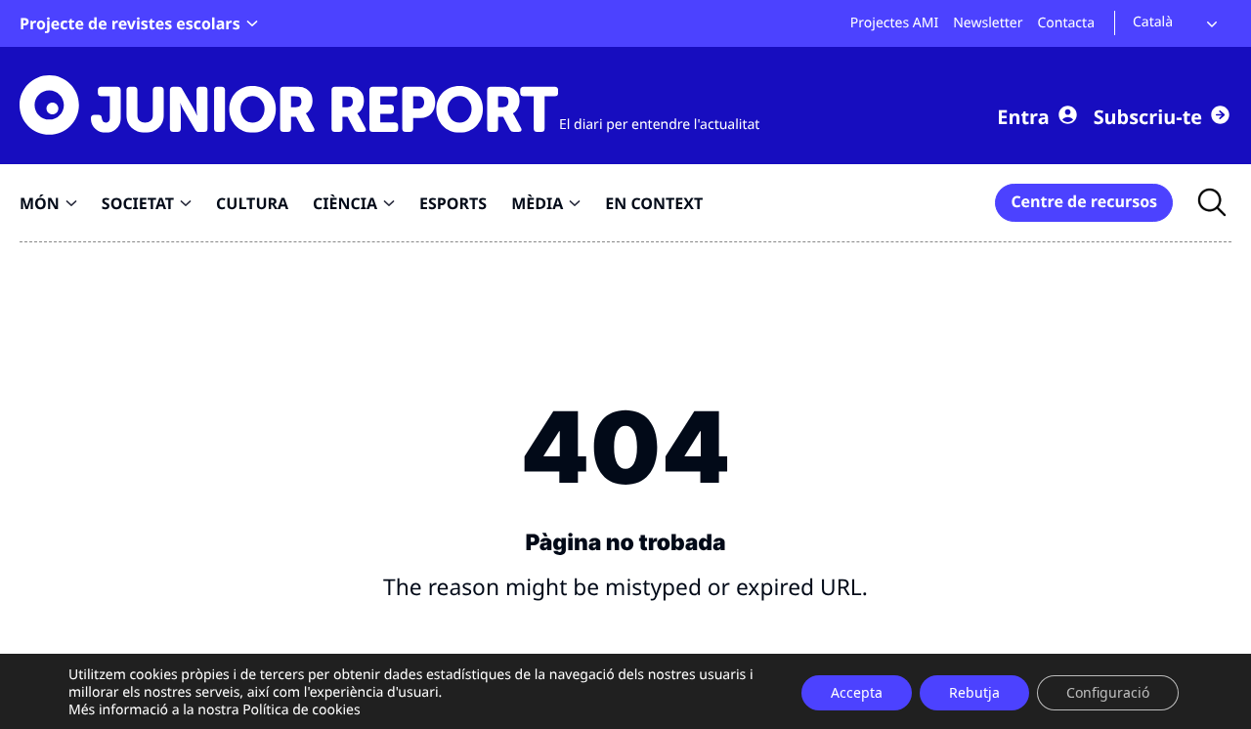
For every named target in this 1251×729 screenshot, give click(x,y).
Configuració (1107, 692)
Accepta (857, 692)
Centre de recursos (1084, 201)
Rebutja (974, 692)
